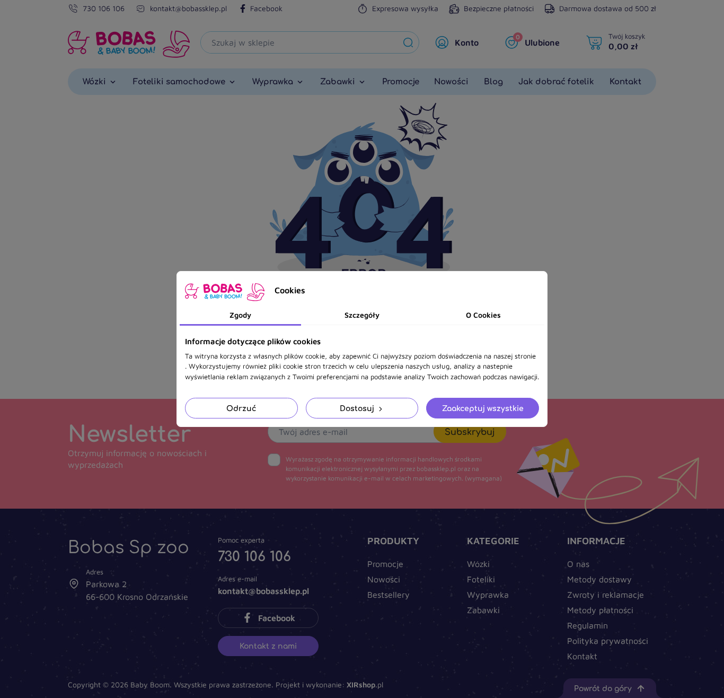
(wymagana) (394, 468)
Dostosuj (358, 408)
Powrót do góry (603, 688)
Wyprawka (488, 594)
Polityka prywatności (607, 640)
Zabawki (483, 610)
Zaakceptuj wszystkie (483, 408)
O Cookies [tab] (483, 314)
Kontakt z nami (268, 646)
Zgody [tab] (240, 314)
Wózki (478, 564)
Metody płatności (600, 610)
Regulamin (587, 625)
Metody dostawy (599, 579)
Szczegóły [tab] (362, 314)
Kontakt (582, 656)
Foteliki (481, 579)
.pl (365, 684)
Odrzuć (241, 408)
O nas (578, 564)
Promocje (385, 564)
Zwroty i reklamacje (605, 594)
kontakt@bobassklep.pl (188, 8)
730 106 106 (104, 8)
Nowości (383, 579)
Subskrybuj (470, 432)
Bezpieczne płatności (499, 8)
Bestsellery (388, 594)
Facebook (266, 8)
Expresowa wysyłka (405, 8)
